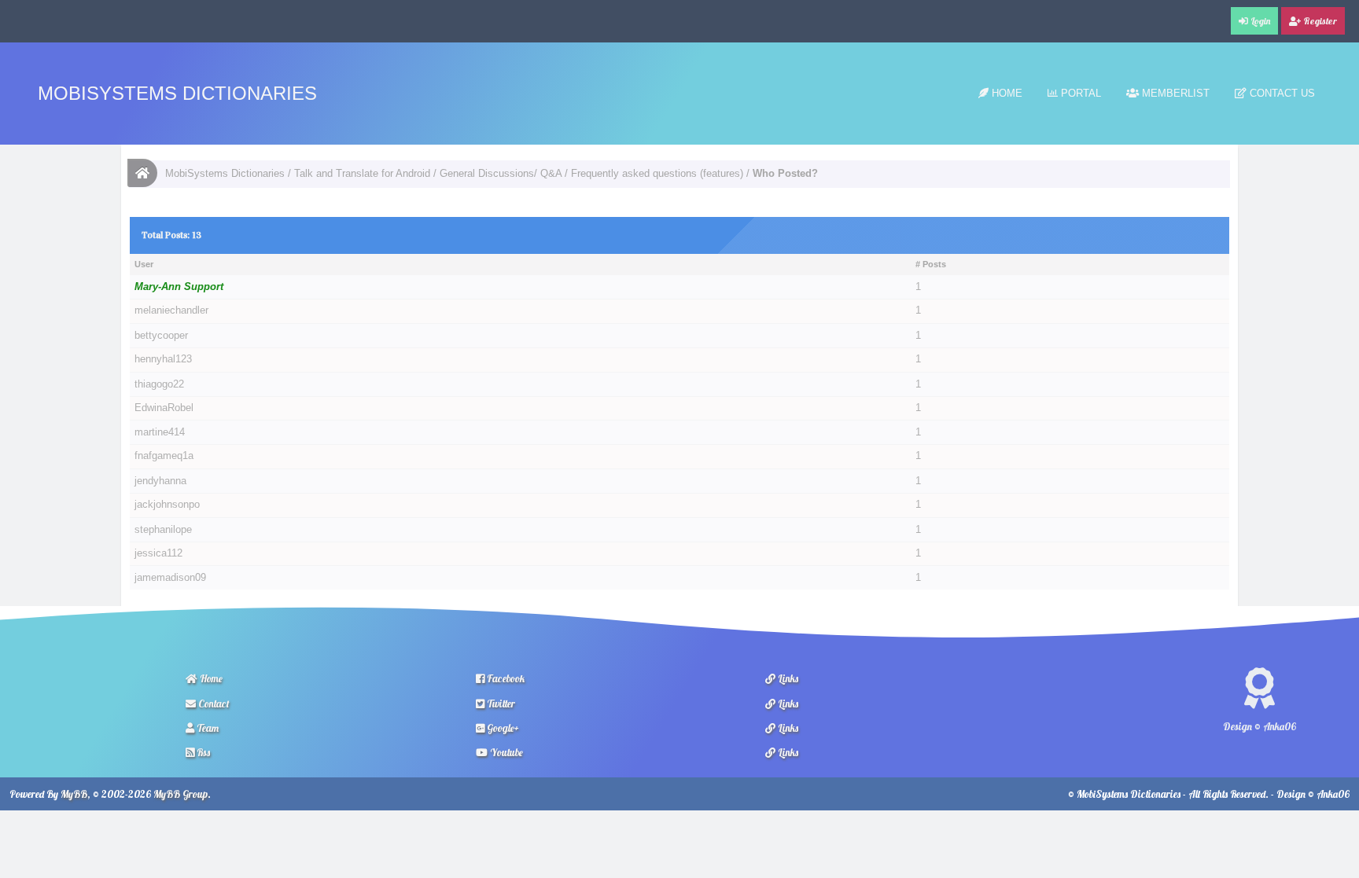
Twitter (499, 703)
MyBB (74, 794)
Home (1005, 93)
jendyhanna (160, 481)
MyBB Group (180, 794)
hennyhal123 (163, 359)
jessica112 (158, 553)
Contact (213, 703)
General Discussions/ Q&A (501, 173)
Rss (202, 752)
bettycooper (161, 335)
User (143, 264)
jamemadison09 (170, 577)
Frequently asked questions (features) (657, 173)
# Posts (930, 264)
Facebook (504, 678)
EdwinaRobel (163, 407)
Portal (1079, 93)
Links (786, 678)
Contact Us (1281, 93)
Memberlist (1174, 93)
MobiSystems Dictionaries (177, 93)
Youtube (505, 752)
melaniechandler (171, 310)
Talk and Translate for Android (362, 173)
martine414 (159, 432)
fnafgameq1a (163, 455)
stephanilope (163, 529)
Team (206, 728)
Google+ (501, 728)
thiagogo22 (159, 384)
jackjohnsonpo (167, 504)
